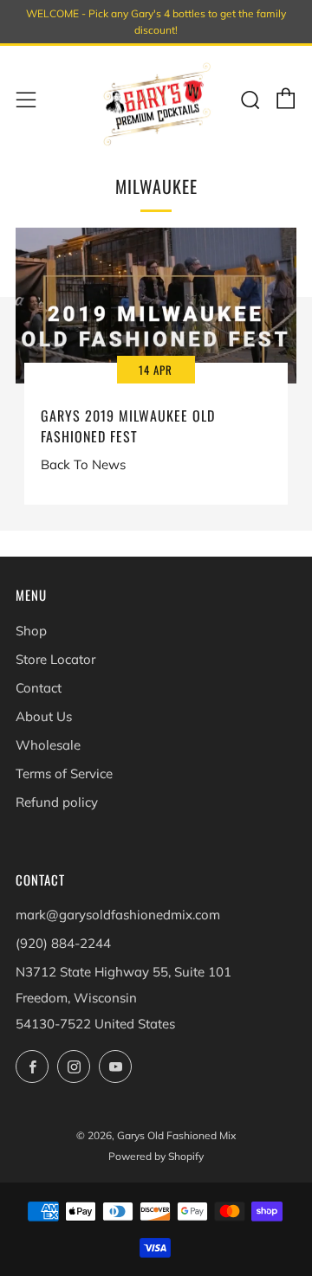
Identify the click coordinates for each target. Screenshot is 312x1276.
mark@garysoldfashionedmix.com (118, 914)
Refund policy (57, 802)
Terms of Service (64, 773)
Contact (39, 688)
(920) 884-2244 (63, 943)
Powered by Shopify (156, 1156)
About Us (44, 716)
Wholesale (48, 745)
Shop (31, 630)
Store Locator (55, 659)
